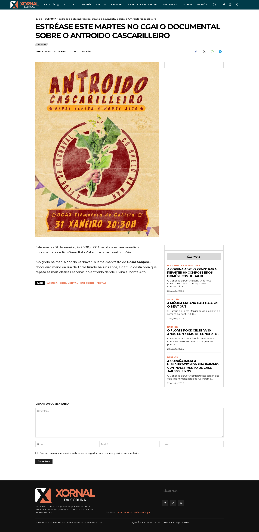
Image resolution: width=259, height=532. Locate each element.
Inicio (38, 18)
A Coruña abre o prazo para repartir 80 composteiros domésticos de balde (192, 272)
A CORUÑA (173, 299)
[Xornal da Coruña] (24, 5)
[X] (237, 5)
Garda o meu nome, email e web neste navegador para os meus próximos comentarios (89, 453)
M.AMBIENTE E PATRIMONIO (183, 265)
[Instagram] (230, 5)
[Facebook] (224, 5)
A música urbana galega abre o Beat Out (193, 304)
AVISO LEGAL (154, 522)
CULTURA (50, 18)
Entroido (87, 282)
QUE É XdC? (138, 522)
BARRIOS (172, 327)
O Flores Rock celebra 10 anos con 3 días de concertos (193, 332)
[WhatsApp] (211, 51)
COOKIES (184, 522)
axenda (52, 282)
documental (69, 282)
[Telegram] (220, 51)
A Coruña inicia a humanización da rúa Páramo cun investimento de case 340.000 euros (192, 366)
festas (101, 282)
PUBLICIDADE (170, 522)
